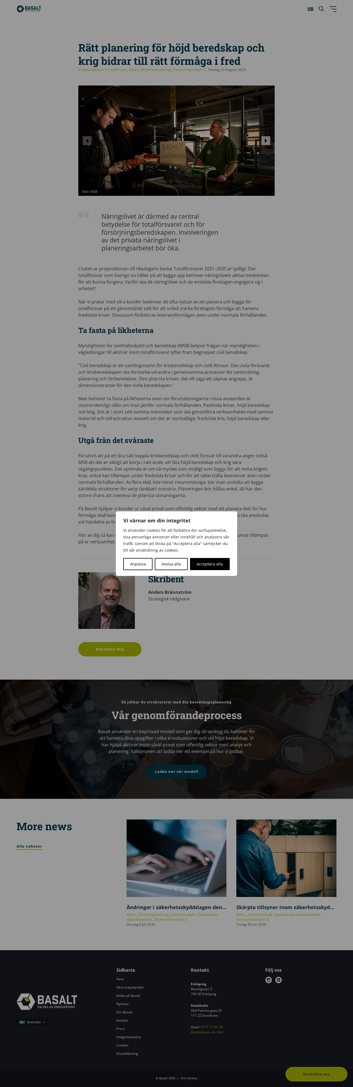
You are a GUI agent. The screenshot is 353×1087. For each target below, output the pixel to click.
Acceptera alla (210, 564)
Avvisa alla (171, 564)
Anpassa (138, 564)
